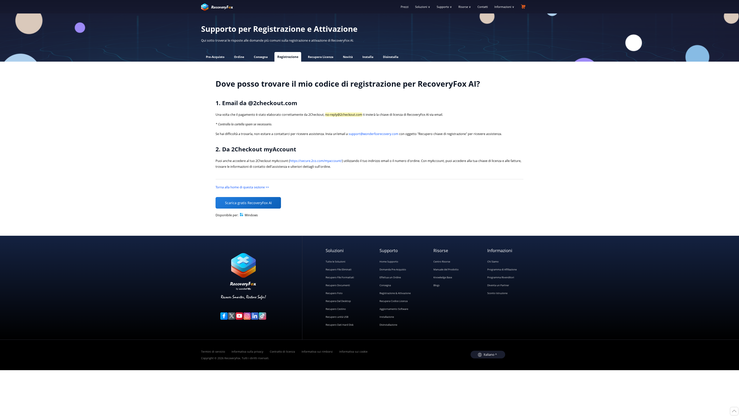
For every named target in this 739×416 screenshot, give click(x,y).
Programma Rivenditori (500, 277)
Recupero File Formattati (340, 277)
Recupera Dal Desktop (338, 301)
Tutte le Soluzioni (335, 261)
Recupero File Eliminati (338, 269)
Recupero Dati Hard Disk (340, 324)
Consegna (385, 285)
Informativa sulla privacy (247, 351)
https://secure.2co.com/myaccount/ (316, 161)
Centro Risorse (441, 261)
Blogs (436, 285)
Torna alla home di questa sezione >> (242, 187)
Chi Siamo (493, 261)
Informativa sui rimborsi (317, 351)
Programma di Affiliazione (502, 269)
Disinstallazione (388, 324)
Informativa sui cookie (353, 351)
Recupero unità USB (337, 317)
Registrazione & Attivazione (395, 293)
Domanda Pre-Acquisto (393, 269)
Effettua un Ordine (390, 277)
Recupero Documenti (338, 285)
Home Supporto (389, 261)
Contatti (482, 7)
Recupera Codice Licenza (394, 301)
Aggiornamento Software (394, 309)
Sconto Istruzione (497, 293)
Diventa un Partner (498, 285)
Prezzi (405, 7)
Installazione (387, 317)
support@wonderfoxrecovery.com (373, 134)
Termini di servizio (213, 351)
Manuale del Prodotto (446, 269)
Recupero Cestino (336, 309)
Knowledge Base (442, 277)
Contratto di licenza (282, 351)
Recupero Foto (334, 293)
